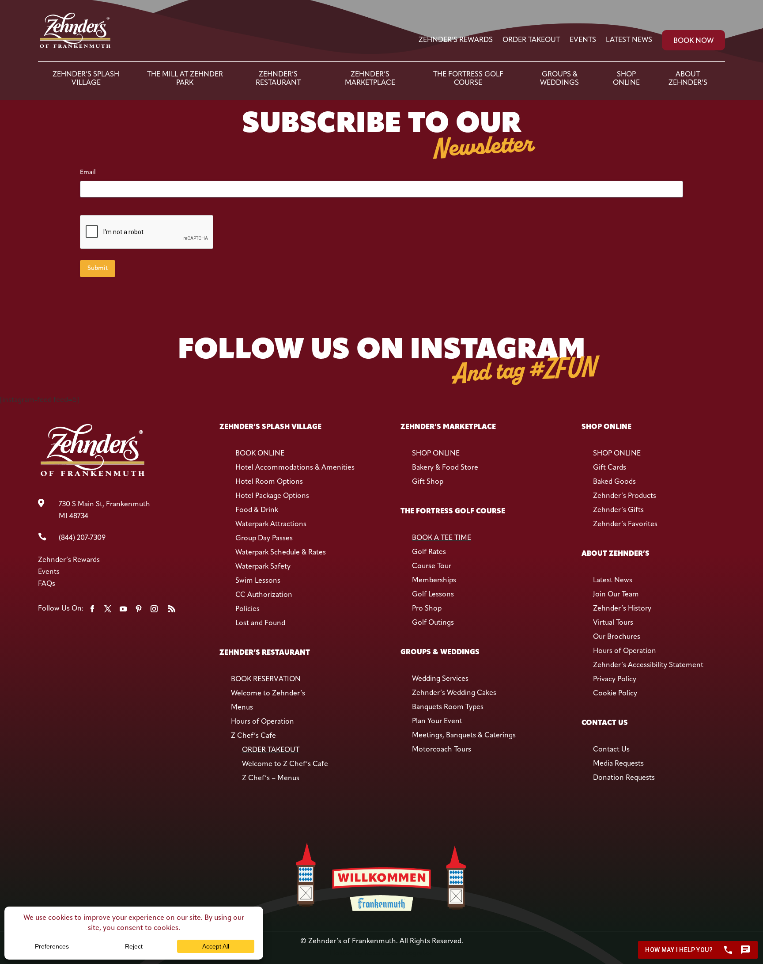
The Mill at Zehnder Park (185, 78)
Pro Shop (427, 608)
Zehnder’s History (622, 608)
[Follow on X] (108, 609)
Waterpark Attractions (270, 524)
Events (583, 40)
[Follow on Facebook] (92, 609)
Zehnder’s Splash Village (86, 78)
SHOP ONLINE (436, 453)
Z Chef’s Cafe (253, 736)
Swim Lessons (257, 580)
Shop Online (626, 78)
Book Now (693, 41)
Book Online (259, 453)
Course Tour (431, 566)
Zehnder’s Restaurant (278, 78)
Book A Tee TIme (441, 538)
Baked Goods (614, 482)
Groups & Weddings (559, 78)
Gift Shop (427, 482)
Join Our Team (616, 594)
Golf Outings (433, 622)
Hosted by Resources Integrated (381, 953)
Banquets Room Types (447, 707)
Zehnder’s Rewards (456, 40)
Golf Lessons (433, 594)
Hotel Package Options (272, 496)
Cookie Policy (615, 693)
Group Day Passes (264, 538)
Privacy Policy (614, 679)
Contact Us (611, 749)
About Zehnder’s (688, 78)
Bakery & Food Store (445, 467)
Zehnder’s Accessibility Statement (648, 665)
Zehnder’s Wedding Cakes (454, 693)
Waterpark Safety (263, 566)
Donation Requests (624, 778)
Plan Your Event (437, 721)
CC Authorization (263, 595)
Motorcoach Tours (441, 749)
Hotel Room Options (269, 482)
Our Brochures (616, 637)
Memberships (434, 580)
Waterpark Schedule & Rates (280, 552)
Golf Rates (429, 552)
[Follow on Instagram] (154, 609)
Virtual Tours (613, 622)
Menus (242, 707)
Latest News (629, 40)
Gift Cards (609, 467)
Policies (247, 609)
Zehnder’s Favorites (625, 524)
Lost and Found (260, 623)
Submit (97, 268)
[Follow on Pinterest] (139, 609)
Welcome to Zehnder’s (268, 693)
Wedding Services (440, 679)
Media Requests (618, 763)
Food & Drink (256, 510)
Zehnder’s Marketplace (370, 78)
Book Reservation (266, 679)
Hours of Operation (262, 721)
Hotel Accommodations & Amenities (295, 467)
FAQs (46, 584)
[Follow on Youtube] (123, 609)
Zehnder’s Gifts (618, 510)
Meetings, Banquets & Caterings (464, 735)
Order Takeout (531, 40)
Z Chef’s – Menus (270, 778)
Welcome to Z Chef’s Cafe (285, 764)
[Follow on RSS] (172, 609)
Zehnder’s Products (624, 496)
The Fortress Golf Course (468, 78)
